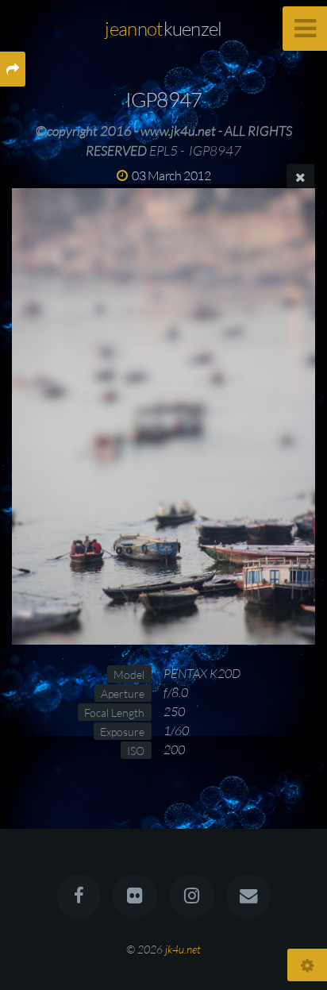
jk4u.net (183, 949)
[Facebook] (78, 896)
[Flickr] (135, 896)
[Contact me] (248, 896)
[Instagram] (192, 896)
